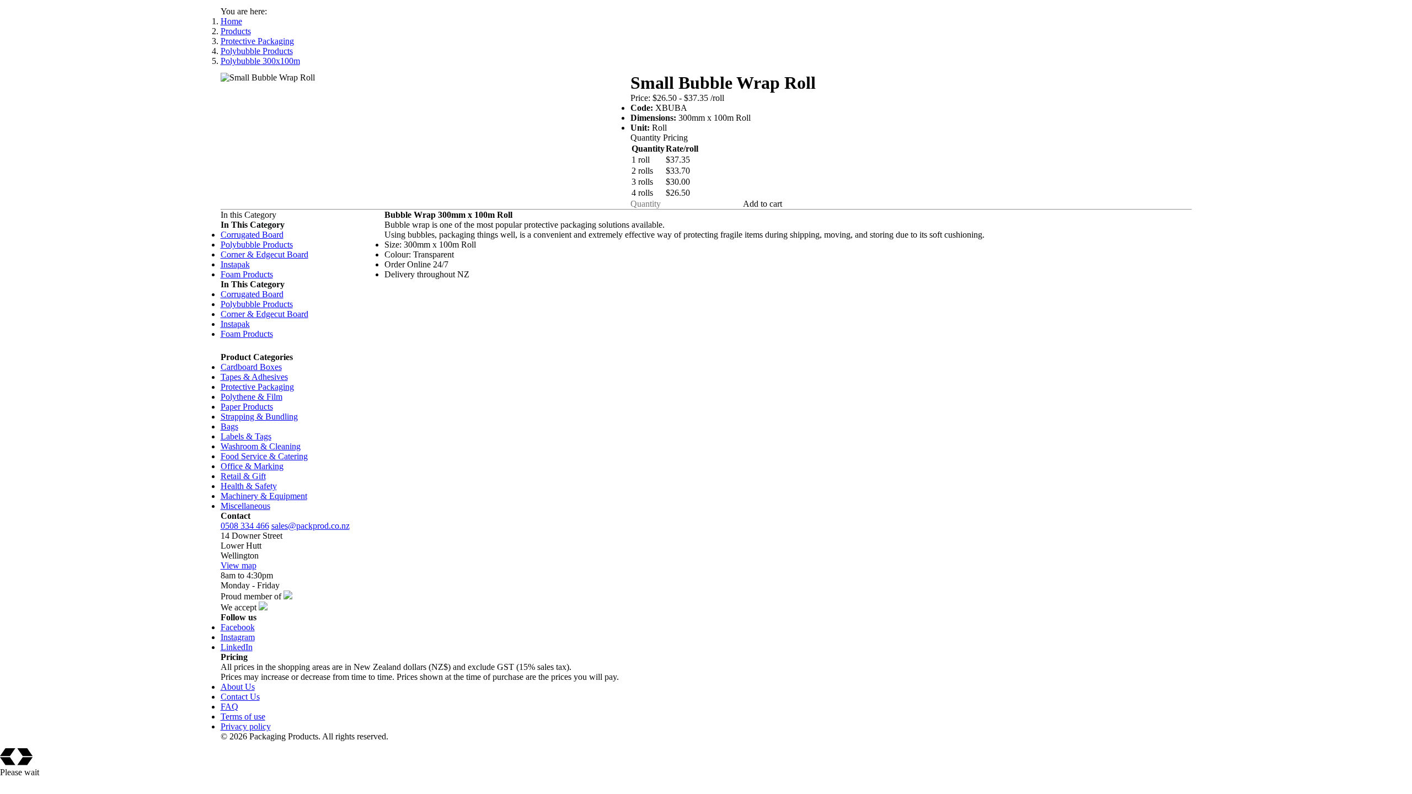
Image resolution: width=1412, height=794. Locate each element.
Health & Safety (249, 486)
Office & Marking (252, 466)
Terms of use (243, 716)
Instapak (235, 264)
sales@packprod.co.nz (310, 525)
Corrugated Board (252, 234)
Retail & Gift (243, 476)
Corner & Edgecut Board (264, 254)
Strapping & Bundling (259, 416)
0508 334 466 (245, 525)
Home (231, 21)
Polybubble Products (257, 51)
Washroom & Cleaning (261, 446)
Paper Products (247, 406)
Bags (229, 426)
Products (236, 31)
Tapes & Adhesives (254, 377)
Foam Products (247, 274)
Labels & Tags (246, 436)
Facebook (238, 627)
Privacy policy (246, 726)
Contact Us (240, 696)
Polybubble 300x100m (260, 61)
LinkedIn (237, 647)
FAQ (229, 706)
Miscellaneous (245, 506)
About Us (238, 686)
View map (238, 565)
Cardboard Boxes (251, 367)
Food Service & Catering (264, 456)
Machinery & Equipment (264, 496)
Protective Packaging (257, 41)
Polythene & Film (251, 396)
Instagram (238, 637)
